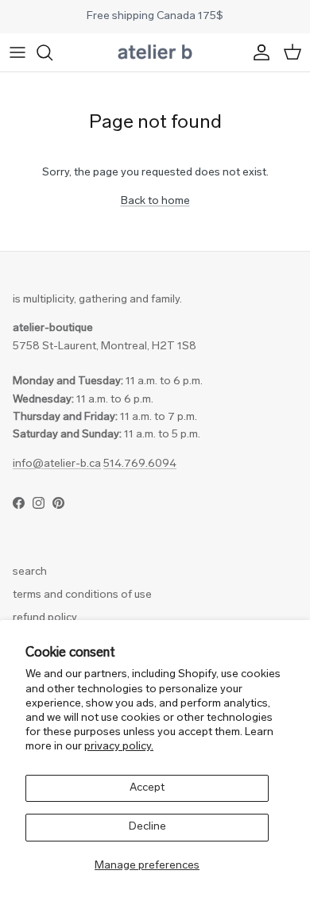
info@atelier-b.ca (57, 464)
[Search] (52, 52)
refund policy (45, 618)
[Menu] (17, 52)
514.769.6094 (139, 464)
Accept (147, 788)
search (30, 572)
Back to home (155, 201)
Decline (147, 827)
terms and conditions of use (82, 595)
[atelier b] (155, 52)
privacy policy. (118, 747)
